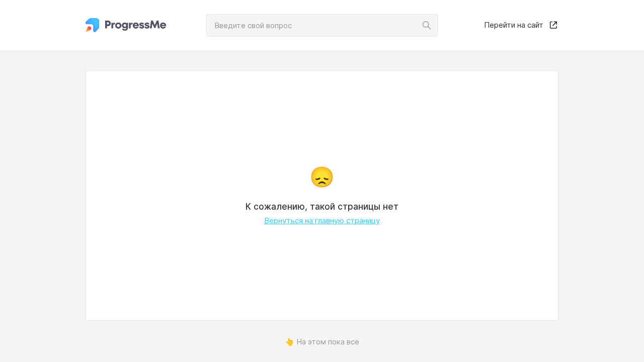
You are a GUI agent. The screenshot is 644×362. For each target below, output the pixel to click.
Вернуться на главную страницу (322, 220)
